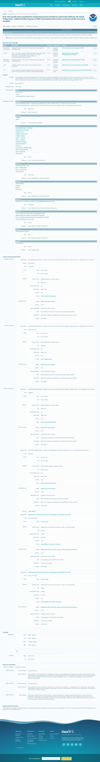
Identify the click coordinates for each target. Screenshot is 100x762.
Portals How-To (43, 740)
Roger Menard (32, 511)
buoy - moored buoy (21, 169)
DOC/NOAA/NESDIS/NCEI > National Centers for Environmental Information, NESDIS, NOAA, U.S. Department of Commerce (61, 389)
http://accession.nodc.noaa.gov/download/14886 (75, 65)
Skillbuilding (42, 734)
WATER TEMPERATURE (22, 149)
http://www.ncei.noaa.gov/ (48, 301)
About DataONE (54, 734)
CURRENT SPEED (20, 136)
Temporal (11, 655)
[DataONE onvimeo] (68, 744)
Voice (37, 270)
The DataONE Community (30, 741)
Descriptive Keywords (8, 101)
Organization (23, 259)
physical (18, 185)
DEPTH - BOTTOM (20, 138)
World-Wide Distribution (22, 231)
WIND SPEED (19, 153)
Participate (30, 734)
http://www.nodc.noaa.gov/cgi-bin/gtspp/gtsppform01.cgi (70, 54)
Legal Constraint (10, 670)
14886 (17, 119)
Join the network (31, 738)
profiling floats (20, 171)
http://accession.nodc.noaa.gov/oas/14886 (73, 59)
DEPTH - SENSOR (20, 139)
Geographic (11, 634)
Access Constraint (21, 683)
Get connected (66, 758)
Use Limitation (22, 695)
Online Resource (22, 301)
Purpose (12, 83)
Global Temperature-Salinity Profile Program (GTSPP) (30, 215)
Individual (24, 511)
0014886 (18, 117)
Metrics (52, 736)
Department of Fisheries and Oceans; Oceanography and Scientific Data (35, 201)
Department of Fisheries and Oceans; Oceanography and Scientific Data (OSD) (49, 514)
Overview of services (19, 734)
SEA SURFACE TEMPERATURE (23, 147)
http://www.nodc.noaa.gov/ (48, 488)
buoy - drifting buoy (21, 167)
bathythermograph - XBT (22, 165)
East (25, 638)
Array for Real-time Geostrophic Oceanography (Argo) (30, 213)
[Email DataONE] (72, 744)
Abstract (11, 77)
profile (17, 187)
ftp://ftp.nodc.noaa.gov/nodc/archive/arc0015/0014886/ (77, 70)
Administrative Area (34, 285)
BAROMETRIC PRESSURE (22, 130)
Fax (38, 273)
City (38, 282)
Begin (24, 655)
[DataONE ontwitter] (64, 744)
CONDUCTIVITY (20, 132)
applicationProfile (34, 308)
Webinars (41, 738)
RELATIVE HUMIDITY (21, 143)
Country (37, 292)
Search (5, 11)
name (37, 311)
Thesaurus (23, 112)
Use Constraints (22, 670)
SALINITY (18, 145)
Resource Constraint (9, 667)
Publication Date (10, 86)
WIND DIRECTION (20, 151)
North (24, 635)
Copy (95, 48)
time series (19, 189)
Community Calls (31, 743)
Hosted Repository (18, 740)
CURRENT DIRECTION (21, 134)
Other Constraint (22, 674)
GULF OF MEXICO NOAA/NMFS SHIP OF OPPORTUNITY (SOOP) (32, 217)
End (25, 659)
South (24, 641)
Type (25, 108)
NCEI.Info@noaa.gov (46, 359)
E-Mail (37, 296)
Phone (25, 270)
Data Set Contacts (9, 325)
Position (25, 263)
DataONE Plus (19, 737)
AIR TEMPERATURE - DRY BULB (24, 128)
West (25, 645)
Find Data (20, 747)
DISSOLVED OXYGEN (21, 141)
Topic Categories (10, 90)
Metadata (10, 11)
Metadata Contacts (9, 259)
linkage (37, 301)
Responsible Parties (9, 388)
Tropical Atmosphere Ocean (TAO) (25, 219)
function (37, 318)
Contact (52, 738)
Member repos (31, 736)
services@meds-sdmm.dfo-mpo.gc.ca (51, 601)
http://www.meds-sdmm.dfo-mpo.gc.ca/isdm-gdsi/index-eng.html (59, 549)
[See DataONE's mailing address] (80, 744)
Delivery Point (35, 279)
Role (25, 266)
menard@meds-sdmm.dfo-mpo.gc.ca (51, 544)
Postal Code (36, 289)
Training (41, 736)
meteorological (20, 183)
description (36, 315)
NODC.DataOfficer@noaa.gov (48, 296)
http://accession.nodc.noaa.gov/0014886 (73, 48)
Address (25, 278)
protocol (37, 304)
